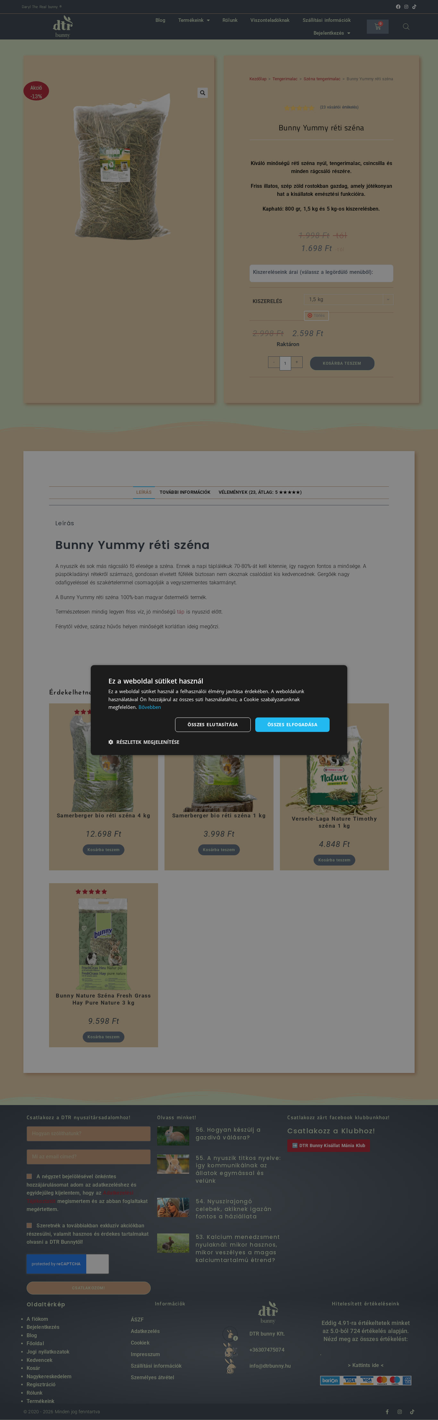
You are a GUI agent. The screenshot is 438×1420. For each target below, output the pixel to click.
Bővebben (150, 707)
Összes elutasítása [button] (213, 724)
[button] (143, 741)
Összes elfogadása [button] (292, 724)
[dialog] (219, 710)
